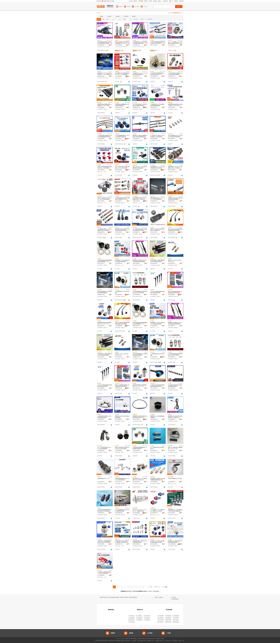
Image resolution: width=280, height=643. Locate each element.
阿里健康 (175, 640)
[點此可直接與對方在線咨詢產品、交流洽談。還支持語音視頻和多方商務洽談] (129, 81)
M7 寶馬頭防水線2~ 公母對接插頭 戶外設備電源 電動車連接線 (140, 42)
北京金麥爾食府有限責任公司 (142, 617)
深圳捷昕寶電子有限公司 (154, 201)
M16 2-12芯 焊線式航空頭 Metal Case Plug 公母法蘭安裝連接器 (104, 448)
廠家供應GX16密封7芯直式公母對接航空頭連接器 (122, 417)
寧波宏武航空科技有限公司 (154, 419)
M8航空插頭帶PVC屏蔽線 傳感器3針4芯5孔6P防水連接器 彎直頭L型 (157, 261)
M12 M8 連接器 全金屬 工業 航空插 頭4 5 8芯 (157, 448)
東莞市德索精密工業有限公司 (119, 419)
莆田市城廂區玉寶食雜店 (162, 622)
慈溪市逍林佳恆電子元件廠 (172, 388)
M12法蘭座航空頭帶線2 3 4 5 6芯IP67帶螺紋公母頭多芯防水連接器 (104, 230)
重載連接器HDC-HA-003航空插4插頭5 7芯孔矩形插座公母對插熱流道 (175, 510)
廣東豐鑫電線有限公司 (101, 232)
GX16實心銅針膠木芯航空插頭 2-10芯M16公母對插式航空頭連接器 (175, 74)
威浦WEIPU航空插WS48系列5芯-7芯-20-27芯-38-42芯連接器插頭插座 (104, 198)
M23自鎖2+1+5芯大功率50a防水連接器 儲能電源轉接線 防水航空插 (157, 541)
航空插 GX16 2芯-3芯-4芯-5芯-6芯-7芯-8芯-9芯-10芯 (175, 261)
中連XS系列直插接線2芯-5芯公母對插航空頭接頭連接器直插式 (104, 292)
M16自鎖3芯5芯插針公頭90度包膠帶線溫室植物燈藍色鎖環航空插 (157, 386)
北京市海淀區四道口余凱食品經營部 (151, 615)
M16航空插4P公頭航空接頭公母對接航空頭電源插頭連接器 (175, 386)
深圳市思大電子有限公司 (119, 481)
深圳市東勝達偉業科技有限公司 (172, 232)
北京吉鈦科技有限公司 (132, 615)
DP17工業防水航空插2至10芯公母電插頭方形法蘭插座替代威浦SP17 (140, 105)
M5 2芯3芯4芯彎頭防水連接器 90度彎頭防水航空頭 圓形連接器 (157, 292)
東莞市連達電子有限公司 (154, 107)
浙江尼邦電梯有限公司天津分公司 (164, 617)
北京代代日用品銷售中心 (133, 622)
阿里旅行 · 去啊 (136, 640)
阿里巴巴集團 (98, 640)
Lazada (182, 640)
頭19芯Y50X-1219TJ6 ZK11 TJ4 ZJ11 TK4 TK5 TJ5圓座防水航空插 (140, 510)
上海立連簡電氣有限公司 (101, 575)
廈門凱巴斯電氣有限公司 (172, 201)
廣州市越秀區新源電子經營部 (137, 481)
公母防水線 (138, 46)
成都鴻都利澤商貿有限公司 (170, 620)
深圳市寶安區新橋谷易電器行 (137, 294)
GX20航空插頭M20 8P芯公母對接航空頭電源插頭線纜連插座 (157, 105)
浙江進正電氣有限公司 (137, 201)
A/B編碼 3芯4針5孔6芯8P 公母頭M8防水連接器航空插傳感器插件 (175, 198)
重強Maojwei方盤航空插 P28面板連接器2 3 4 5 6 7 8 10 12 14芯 (175, 448)
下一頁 (150, 586)
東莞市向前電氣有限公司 (154, 544)
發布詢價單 (174, 597)
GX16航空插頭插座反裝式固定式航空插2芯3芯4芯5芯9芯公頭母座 (140, 292)
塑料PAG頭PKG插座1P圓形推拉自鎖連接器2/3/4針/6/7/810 (122, 42)
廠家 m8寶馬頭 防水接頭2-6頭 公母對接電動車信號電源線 (104, 42)
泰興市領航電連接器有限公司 (137, 512)
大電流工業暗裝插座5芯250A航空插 (175, 478)
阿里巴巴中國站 (111, 640)
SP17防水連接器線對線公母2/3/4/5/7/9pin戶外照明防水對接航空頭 (122, 136)
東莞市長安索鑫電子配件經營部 (172, 169)
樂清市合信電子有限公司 (101, 263)
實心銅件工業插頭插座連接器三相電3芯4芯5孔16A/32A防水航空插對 (104, 167)
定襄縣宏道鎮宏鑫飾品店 (177, 622)
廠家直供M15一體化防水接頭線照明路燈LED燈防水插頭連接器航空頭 (140, 136)
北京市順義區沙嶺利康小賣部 (142, 620)
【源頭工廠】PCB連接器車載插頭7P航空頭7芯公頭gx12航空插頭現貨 (104, 541)
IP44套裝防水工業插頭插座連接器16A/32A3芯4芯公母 (104, 573)
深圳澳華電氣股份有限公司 (172, 294)
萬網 (161, 640)
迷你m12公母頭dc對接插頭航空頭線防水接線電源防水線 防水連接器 (175, 230)
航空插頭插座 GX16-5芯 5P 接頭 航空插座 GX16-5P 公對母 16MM (140, 479)
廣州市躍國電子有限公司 (137, 232)
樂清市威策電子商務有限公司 (119, 544)
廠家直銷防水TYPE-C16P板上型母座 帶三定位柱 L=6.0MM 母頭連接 (104, 74)
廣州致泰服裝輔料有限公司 (178, 615)
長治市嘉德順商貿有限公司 (170, 615)
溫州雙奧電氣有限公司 (119, 512)
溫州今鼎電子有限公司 (172, 263)
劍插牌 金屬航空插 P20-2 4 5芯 (103, 478)
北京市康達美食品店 (148, 620)
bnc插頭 (177, 46)
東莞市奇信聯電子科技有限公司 (154, 388)
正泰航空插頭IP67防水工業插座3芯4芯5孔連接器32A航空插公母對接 (122, 541)
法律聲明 (139, 638)
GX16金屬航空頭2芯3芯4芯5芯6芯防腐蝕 (122, 292)
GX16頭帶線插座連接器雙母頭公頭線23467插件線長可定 (157, 42)
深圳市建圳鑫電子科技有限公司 (137, 138)
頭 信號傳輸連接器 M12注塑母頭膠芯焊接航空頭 (122, 105)
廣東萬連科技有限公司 (137, 107)
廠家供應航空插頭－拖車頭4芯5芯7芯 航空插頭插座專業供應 (140, 541)
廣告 (129, 43)
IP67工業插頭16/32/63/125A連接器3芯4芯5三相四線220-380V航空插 (157, 510)
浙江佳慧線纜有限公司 (172, 419)
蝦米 (145, 640)
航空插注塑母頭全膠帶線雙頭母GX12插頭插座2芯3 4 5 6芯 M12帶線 (104, 105)
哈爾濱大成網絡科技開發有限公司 (171, 622)
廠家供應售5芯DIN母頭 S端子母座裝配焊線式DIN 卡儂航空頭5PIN (175, 417)
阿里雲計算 (149, 640)
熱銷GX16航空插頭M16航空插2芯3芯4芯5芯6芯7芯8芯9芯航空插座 (122, 448)
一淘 (131, 640)
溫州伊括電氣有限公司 (154, 512)
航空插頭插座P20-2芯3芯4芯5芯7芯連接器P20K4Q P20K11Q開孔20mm (175, 167)
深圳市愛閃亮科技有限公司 (101, 512)
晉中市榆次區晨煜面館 (161, 620)
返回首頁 (150, 591)
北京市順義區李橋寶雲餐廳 (133, 617)
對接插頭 (143, 46)
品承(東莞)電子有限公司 (119, 201)
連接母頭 (103, 78)
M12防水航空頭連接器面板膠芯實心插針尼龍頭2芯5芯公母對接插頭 (104, 510)
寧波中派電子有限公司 (101, 325)
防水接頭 (104, 46)
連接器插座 (125, 46)
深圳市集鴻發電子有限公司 (119, 107)
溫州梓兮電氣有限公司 (101, 169)
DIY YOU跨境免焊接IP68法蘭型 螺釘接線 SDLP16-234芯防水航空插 (122, 167)
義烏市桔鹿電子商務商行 (177, 620)
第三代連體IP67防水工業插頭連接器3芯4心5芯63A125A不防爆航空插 (122, 74)
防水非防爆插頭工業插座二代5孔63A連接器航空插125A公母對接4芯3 (140, 198)
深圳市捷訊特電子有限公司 (119, 232)
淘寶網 (122, 640)
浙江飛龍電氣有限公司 (172, 481)
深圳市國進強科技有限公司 (101, 45)
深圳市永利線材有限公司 (137, 263)
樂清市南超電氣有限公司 (119, 169)
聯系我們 (158, 638)
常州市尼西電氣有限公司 (172, 512)
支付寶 (166, 640)
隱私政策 (147, 638)
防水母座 (99, 78)
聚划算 (128, 640)
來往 (169, 640)
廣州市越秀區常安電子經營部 (101, 481)
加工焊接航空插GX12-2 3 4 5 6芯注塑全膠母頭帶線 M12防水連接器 (157, 167)
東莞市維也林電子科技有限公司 (154, 263)
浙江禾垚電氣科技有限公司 (119, 76)
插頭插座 (117, 46)
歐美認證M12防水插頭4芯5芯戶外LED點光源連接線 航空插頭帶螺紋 (140, 261)
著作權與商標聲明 (132, 638)
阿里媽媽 (141, 640)
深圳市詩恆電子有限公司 (137, 76)
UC (163, 640)
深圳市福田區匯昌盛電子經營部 (154, 481)
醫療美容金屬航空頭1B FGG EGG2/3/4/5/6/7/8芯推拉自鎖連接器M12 (157, 198)
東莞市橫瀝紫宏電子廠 (154, 76)
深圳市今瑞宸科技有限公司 (154, 45)
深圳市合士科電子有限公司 (137, 419)
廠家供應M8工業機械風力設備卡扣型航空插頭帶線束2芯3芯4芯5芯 (140, 417)
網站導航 (162, 638)
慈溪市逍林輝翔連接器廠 (172, 107)
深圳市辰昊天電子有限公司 (101, 419)
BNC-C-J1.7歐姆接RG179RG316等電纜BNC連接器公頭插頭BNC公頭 (175, 42)
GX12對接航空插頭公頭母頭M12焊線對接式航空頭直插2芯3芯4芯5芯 (122, 198)
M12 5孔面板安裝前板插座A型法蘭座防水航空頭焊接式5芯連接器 (140, 230)
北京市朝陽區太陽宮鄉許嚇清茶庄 (142, 615)
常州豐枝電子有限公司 (172, 76)
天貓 (125, 640)
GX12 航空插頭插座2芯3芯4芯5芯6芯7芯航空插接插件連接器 (122, 510)
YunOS (153, 640)
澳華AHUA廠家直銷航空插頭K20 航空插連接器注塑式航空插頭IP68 (175, 292)
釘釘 (172, 640)
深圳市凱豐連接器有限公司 (119, 450)
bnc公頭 (174, 46)
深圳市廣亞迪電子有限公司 (119, 294)
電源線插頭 (99, 46)
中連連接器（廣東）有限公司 (101, 294)
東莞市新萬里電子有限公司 (137, 169)
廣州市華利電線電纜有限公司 (154, 169)
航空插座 (120, 46)
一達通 (179, 640)
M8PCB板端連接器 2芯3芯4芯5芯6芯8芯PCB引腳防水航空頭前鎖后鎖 (175, 136)
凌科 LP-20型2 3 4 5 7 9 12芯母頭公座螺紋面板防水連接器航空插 (140, 167)
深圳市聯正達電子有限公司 (154, 232)
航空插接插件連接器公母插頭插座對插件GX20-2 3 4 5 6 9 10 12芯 (104, 323)
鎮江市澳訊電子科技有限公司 (172, 45)
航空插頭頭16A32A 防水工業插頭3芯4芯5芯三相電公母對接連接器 (122, 261)
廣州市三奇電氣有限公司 (101, 201)
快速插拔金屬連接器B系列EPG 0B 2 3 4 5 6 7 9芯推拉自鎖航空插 (122, 479)
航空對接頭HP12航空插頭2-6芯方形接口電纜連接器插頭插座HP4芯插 (157, 479)
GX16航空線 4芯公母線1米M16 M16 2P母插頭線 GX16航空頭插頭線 (157, 136)
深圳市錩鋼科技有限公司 (101, 450)
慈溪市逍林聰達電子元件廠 (137, 544)
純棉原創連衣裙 (168, 617)
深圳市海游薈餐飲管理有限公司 (163, 615)
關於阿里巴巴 (152, 638)
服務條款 (143, 638)
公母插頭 (134, 46)
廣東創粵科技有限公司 (101, 76)
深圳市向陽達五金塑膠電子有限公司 (119, 138)
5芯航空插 (160, 597)
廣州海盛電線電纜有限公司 (101, 107)
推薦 (111, 43)
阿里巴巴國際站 (104, 640)
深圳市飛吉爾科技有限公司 (172, 138)
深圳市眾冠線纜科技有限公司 (101, 544)
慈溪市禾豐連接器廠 (172, 544)
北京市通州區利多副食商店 (149, 617)
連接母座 (106, 78)
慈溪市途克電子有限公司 (154, 450)
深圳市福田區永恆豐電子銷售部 (172, 450)
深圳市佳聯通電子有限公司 (119, 45)
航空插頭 (107, 46)
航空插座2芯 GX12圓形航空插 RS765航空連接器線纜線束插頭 (175, 541)
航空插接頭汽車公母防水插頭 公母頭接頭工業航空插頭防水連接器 (122, 230)
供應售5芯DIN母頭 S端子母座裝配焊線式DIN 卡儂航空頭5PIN (157, 230)
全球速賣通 (117, 640)
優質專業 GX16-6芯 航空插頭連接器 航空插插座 (157, 417)
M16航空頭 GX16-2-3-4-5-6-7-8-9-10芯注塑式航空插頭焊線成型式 (140, 74)
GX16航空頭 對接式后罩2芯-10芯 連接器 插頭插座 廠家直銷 (104, 417)
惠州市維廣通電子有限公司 (154, 294)
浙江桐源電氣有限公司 (119, 263)
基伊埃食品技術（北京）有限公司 (135, 620)
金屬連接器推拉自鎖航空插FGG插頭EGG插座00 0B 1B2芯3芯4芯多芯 (175, 105)
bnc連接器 (170, 46)
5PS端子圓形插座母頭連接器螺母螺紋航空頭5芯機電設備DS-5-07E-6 (104, 261)
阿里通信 (157, 640)
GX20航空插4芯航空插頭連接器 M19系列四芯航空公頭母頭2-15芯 (157, 74)
